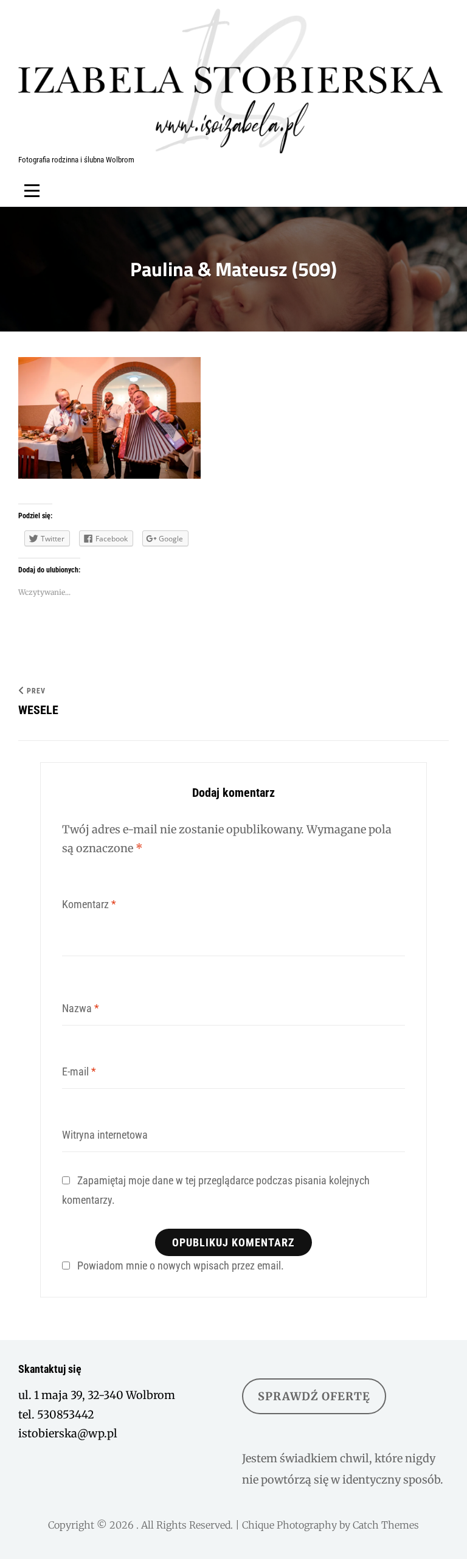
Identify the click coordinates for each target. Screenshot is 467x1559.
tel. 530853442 (56, 1415)
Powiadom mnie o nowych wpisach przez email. (180, 1265)
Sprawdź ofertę (314, 1396)
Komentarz (89, 904)
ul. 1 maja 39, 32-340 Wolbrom (96, 1395)
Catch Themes (386, 1525)
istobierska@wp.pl (67, 1433)
